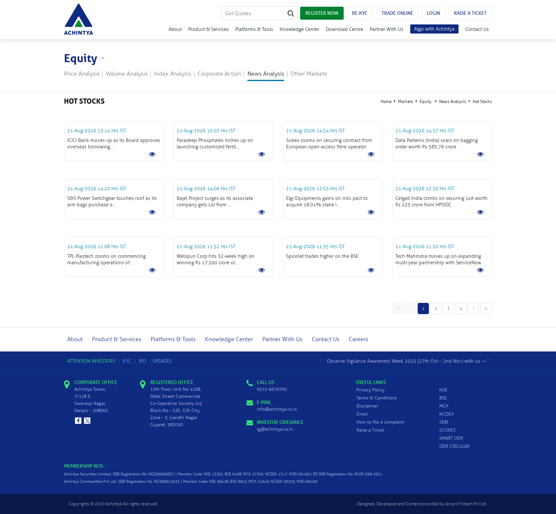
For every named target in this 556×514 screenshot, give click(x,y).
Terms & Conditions (376, 398)
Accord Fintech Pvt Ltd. (466, 504)
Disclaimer (367, 406)
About (175, 29)
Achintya (114, 504)
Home (386, 101)
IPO (142, 361)
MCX (443, 406)
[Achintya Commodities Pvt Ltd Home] (78, 19)
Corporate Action (219, 74)
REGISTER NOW (321, 13)
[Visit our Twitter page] (87, 420)
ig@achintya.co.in (275, 429)
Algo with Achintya (434, 29)
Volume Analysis (127, 74)
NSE (443, 390)
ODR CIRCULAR (454, 446)
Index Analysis (172, 74)
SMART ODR (451, 438)
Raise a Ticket (370, 430)
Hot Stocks (482, 101)
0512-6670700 (272, 389)
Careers (358, 339)
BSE (443, 398)
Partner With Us (386, 29)
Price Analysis (81, 74)
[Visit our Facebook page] (78, 420)
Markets (405, 101)
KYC (127, 361)
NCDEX (446, 414)
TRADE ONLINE (397, 13)
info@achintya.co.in (277, 409)
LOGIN (433, 13)
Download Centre (344, 29)
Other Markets (309, 74)
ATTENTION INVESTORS (91, 361)
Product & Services (208, 29)
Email (362, 414)
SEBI (443, 422)
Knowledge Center (299, 29)
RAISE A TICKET (470, 13)
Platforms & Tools (254, 29)
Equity (425, 101)
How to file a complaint (380, 422)
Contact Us (477, 29)
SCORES (447, 430)
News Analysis (265, 74)
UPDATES (162, 361)
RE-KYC (359, 13)
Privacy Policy (371, 390)
